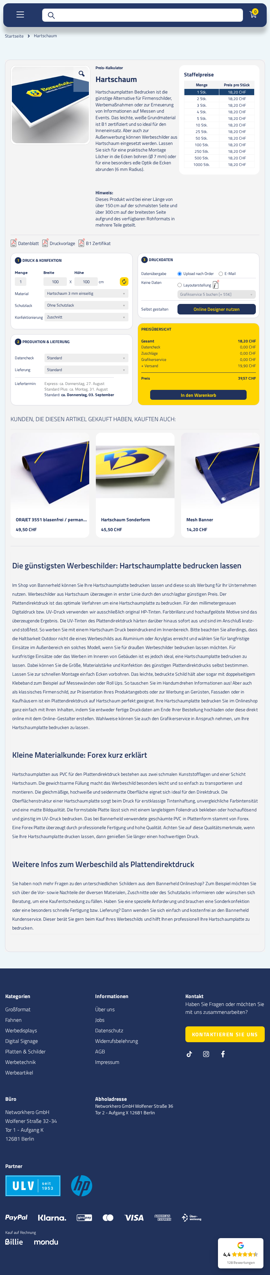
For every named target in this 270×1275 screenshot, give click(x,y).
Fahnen (13, 1020)
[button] (81, 79)
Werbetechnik (20, 1062)
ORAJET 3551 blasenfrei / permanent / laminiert (52, 519)
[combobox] (142, 15)
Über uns (105, 1009)
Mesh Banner (199, 519)
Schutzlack (23, 305)
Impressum (107, 1062)
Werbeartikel (19, 1072)
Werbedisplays (21, 1030)
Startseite (14, 36)
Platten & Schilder (25, 1051)
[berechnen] (124, 281)
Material (22, 293)
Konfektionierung (29, 317)
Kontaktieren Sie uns (225, 1034)
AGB (100, 1051)
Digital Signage (21, 1041)
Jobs (99, 1020)
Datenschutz (109, 1030)
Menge (21, 273)
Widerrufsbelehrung (116, 1041)
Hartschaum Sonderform (125, 519)
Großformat (18, 1009)
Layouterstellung (197, 285)
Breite (48, 273)
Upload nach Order (198, 274)
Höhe (79, 273)
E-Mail (230, 274)
